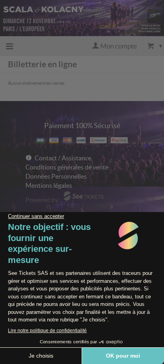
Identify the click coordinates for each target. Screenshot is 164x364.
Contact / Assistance (63, 158)
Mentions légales (48, 185)
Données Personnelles (56, 176)
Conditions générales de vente (66, 167)
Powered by (41, 199)
